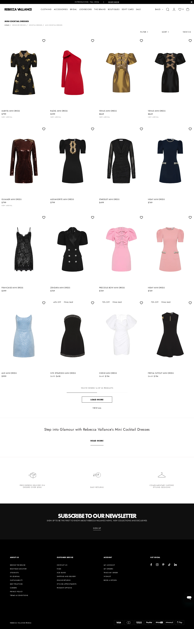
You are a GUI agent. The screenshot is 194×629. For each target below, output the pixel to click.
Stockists (14, 572)
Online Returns (64, 580)
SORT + (165, 32)
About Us (14, 557)
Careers (13, 588)
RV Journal (15, 576)
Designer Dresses (19, 25)
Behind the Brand (17, 565)
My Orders (108, 569)
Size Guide (61, 572)
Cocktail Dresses (35, 25)
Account (108, 557)
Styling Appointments (67, 584)
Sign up (97, 528)
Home (7, 25)
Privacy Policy (16, 591)
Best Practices (16, 584)
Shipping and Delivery (66, 576)
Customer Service (65, 557)
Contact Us (62, 565)
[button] (167, 9)
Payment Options (64, 588)
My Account (109, 565)
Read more (96, 440)
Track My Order (111, 572)
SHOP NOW (113, 2)
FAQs (59, 569)
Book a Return (110, 580)
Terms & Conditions (19, 595)
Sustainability (16, 580)
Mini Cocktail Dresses (53, 25)
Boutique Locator (18, 569)
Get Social (155, 557)
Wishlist (107, 576)
